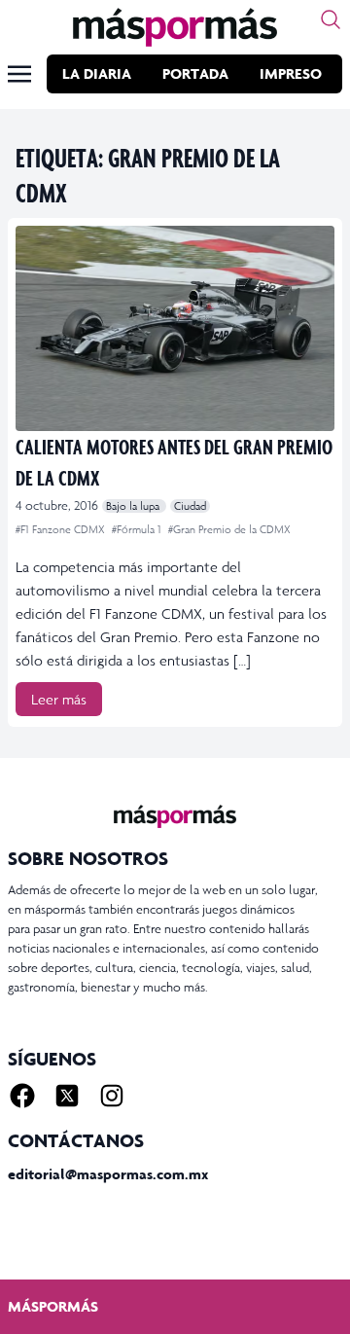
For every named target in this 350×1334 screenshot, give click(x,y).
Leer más (59, 699)
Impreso (291, 73)
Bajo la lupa (134, 506)
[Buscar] (330, 19)
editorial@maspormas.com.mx (108, 1174)
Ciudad (190, 506)
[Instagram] (111, 1095)
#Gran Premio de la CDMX (229, 529)
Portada (195, 73)
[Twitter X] (67, 1095)
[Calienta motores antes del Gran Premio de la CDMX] (175, 328)
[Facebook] (22, 1095)
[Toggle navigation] (19, 74)
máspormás (53, 1306)
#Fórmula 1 (138, 529)
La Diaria (96, 73)
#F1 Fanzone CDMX (62, 529)
